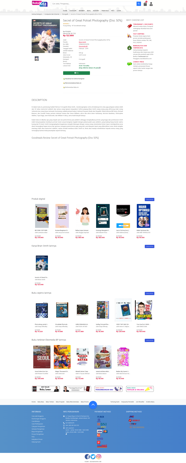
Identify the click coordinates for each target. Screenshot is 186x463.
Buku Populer (60, 402)
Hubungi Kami (36, 442)
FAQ (33, 437)
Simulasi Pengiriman (38, 429)
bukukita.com (97, 462)
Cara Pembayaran (37, 424)
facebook (87, 456)
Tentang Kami (114, 402)
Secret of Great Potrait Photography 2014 (48, 277)
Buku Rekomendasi (73, 402)
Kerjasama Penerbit (127, 402)
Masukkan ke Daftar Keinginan (74, 79)
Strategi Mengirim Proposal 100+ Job (108, 230)
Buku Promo (85, 402)
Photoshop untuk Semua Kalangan (46, 324)
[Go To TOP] (93, 405)
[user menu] (151, 4)
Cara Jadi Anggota (37, 416)
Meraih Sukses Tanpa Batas (84, 371)
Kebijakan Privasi (37, 439)
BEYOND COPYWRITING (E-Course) (46, 230)
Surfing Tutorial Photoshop (104, 324)
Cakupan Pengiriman (38, 426)
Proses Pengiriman (38, 434)
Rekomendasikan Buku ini (73, 83)
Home (34, 402)
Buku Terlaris (50, 402)
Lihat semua (149, 199)
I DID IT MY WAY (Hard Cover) (125, 324)
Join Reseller (140, 402)
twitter (93, 456)
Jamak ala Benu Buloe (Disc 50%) (106, 371)
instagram (98, 456)
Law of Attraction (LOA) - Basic (126, 230)
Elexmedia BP (83, 46)
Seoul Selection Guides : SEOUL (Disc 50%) (48, 371)
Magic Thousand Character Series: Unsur (67, 371)
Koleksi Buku (150, 402)
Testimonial (142, 56)
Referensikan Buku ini (72, 87)
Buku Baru (41, 402)
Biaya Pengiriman (37, 431)
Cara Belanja (36, 421)
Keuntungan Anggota (39, 419)
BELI (77, 73)
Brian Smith (82, 42)
